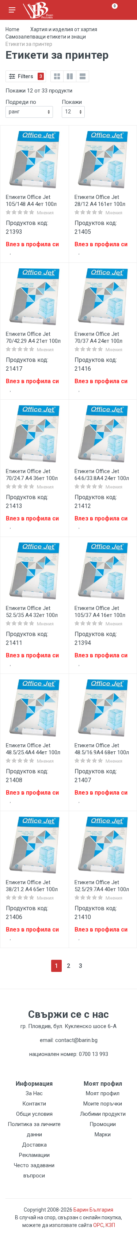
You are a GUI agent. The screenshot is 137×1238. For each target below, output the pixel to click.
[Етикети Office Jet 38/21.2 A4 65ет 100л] (34, 845)
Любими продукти (103, 1114)
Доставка (34, 1144)
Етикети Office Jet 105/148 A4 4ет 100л (31, 200)
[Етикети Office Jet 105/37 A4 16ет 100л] (103, 571)
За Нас (34, 1093)
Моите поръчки (102, 1103)
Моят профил (102, 1093)
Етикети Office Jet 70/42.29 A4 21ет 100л (33, 337)
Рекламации (34, 1155)
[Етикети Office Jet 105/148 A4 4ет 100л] (34, 159)
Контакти (34, 1103)
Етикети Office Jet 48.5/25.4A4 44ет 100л (33, 749)
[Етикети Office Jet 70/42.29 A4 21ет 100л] (34, 297)
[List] (82, 76)
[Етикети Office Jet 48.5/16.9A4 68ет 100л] (103, 708)
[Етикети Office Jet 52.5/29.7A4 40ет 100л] (103, 845)
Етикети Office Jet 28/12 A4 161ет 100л (100, 200)
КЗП (110, 1225)
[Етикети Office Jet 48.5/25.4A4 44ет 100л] (34, 708)
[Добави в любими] (10, 252)
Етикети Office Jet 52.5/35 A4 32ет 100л (32, 611)
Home (12, 29)
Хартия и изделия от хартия (63, 29)
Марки (103, 1134)
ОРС (98, 1225)
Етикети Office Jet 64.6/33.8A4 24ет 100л (102, 475)
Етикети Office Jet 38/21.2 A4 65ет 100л (32, 886)
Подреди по (20, 102)
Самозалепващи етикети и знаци (45, 37)
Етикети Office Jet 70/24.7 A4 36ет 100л (32, 475)
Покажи (72, 102)
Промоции (103, 1124)
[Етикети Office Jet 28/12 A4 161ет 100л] (103, 159)
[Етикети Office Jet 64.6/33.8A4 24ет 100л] (103, 433)
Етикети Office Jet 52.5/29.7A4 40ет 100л (102, 886)
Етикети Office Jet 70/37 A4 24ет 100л (98, 337)
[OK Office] (38, 10)
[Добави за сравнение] (58, 252)
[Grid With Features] (69, 76)
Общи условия (34, 1114)
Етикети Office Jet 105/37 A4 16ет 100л (100, 611)
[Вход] (125, 10)
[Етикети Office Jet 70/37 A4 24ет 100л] (103, 297)
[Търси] (97, 10)
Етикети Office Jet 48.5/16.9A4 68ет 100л (102, 749)
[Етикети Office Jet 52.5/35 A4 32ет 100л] (34, 571)
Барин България (93, 1210)
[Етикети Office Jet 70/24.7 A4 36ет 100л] (34, 433)
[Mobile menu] (12, 10)
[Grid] (57, 76)
